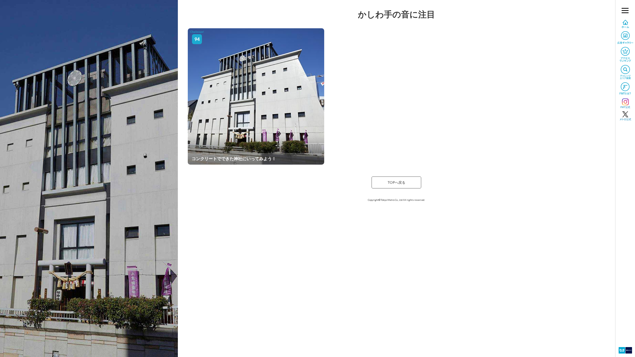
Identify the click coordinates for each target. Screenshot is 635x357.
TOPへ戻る (396, 182)
